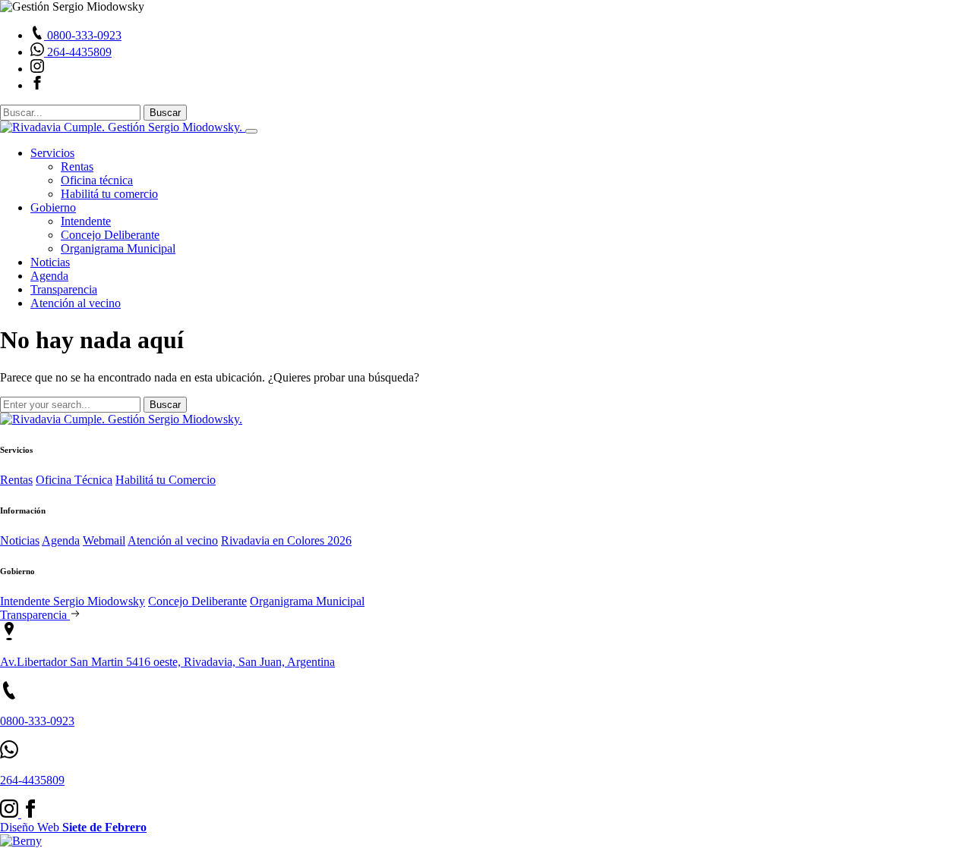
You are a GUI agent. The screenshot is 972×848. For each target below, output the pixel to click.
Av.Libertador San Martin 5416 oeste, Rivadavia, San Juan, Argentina (167, 661)
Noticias (50, 262)
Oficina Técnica (74, 479)
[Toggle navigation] (251, 131)
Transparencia (63, 289)
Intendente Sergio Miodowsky (72, 601)
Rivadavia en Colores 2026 (286, 540)
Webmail (104, 540)
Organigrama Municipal (118, 248)
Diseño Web (73, 827)
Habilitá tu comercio (109, 193)
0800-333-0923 (37, 721)
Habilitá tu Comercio (165, 479)
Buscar (165, 112)
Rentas (77, 166)
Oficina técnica (97, 180)
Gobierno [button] (53, 207)
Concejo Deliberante (110, 234)
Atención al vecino (75, 303)
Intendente (86, 221)
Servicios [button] (52, 152)
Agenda (49, 275)
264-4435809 (32, 780)
